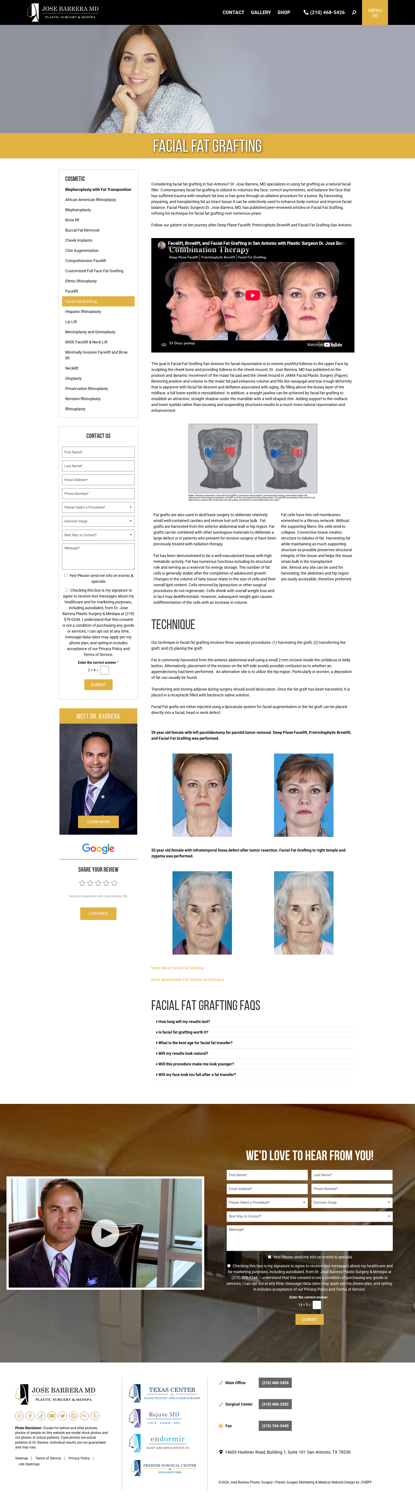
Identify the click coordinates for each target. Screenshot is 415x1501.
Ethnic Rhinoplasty (81, 281)
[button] (252, 1021)
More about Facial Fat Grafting (177, 968)
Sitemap (21, 1458)
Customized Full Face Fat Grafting (94, 271)
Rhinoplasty (75, 409)
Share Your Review (98, 869)
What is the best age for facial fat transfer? (195, 1042)
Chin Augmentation (82, 250)
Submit (98, 684)
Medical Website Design (336, 1482)
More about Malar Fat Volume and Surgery (187, 979)
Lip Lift (71, 321)
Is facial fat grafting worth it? (183, 1032)
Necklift (71, 368)
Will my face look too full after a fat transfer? (197, 1074)
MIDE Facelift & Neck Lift (86, 342)
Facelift (71, 291)
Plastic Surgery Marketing (295, 1482)
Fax (257, 1426)
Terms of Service (48, 1458)
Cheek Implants (78, 240)
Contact (233, 12)
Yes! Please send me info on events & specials (312, 1257)
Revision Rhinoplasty (83, 398)
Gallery (261, 12)
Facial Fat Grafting (81, 301)
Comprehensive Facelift (85, 260)
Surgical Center (257, 1404)
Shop (284, 12)
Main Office (257, 1382)
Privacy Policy (79, 1458)
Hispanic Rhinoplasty (83, 311)
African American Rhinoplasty (90, 199)
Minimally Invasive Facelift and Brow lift (96, 355)
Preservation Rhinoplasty (86, 388)
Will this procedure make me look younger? (196, 1064)
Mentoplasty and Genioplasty (90, 332)
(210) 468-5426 (327, 12)
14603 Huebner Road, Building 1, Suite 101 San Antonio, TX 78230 (287, 1452)
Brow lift (72, 220)
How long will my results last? (184, 1021)
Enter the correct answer (98, 662)
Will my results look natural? (183, 1053)
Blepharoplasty (78, 210)
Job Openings (29, 1464)
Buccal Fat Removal (82, 230)
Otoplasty (73, 378)
